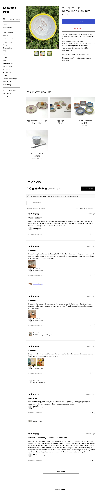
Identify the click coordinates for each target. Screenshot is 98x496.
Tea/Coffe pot (8, 63)
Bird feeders (7, 48)
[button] (59, 188)
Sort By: (79, 208)
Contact (6, 96)
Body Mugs (7, 72)
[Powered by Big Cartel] (61, 489)
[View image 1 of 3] (36, 53)
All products (7, 27)
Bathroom (6, 69)
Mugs (5, 45)
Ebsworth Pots (9, 9)
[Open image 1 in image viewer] (42, 27)
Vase (5, 60)
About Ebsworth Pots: (11, 90)
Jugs (4, 54)
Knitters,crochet (9, 39)
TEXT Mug (7, 85)
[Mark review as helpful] (92, 234)
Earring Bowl (7, 66)
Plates (5, 76)
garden (5, 36)
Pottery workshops (10, 79)
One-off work (8, 33)
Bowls (5, 57)
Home (5, 24)
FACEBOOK (7, 93)
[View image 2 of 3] (42, 53)
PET (4, 51)
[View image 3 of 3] (49, 53)
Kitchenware (7, 42)
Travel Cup (7, 82)
